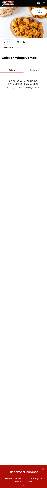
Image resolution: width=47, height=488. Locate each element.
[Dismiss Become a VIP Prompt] (43, 469)
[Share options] (18, 42)
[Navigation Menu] (44, 3)
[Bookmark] (24, 42)
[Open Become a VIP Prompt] (23, 486)
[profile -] (38, 3)
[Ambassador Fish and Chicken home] (11, 3)
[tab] (12, 70)
